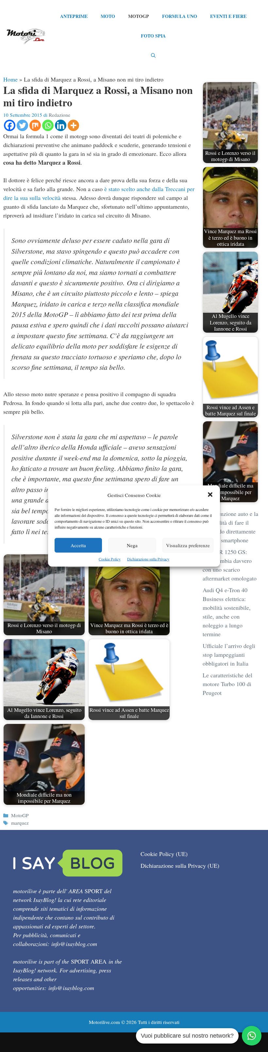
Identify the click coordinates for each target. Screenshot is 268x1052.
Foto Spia (153, 35)
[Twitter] (22, 125)
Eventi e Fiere (228, 16)
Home (10, 79)
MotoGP (138, 16)
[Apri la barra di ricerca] (153, 55)
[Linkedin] (60, 125)
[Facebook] (9, 125)
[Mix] (35, 125)
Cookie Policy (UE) (164, 854)
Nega (132, 545)
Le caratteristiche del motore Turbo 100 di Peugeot (227, 684)
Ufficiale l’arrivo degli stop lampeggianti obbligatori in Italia (229, 654)
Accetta (78, 545)
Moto (108, 16)
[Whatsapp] (48, 125)
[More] (73, 125)
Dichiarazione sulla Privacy (148, 559)
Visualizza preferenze (188, 545)
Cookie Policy (110, 559)
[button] (210, 495)
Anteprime (74, 16)
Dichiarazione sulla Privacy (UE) (180, 865)
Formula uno (179, 16)
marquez (20, 822)
